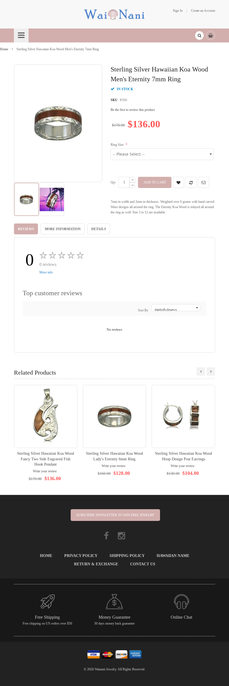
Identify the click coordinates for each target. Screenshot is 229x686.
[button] (51, 199)
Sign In (178, 11)
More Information (63, 229)
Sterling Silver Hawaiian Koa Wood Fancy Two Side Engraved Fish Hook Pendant (45, 458)
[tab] (26, 228)
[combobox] (199, 35)
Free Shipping (47, 617)
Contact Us (142, 564)
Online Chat (181, 617)
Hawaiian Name (173, 556)
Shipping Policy (127, 556)
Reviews (26, 229)
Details (98, 229)
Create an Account (203, 11)
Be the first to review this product (133, 110)
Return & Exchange (96, 564)
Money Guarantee (114, 617)
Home (4, 49)
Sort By (143, 310)
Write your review (45, 471)
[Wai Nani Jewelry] (114, 14)
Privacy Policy (80, 556)
